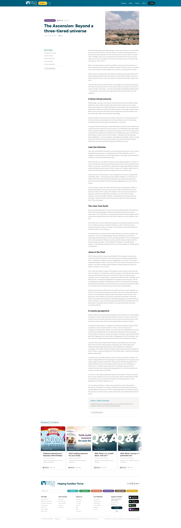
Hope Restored (97, 501)
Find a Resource (44, 505)
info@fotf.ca (57, 518)
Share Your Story (62, 501)
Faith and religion (50, 68)
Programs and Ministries (46, 503)
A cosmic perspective (49, 64)
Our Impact (78, 501)
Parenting (84, 491)
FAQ (77, 509)
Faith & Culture (108, 491)
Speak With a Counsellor (46, 501)
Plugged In (96, 507)
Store (144, 3)
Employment (61, 507)
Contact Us (78, 511)
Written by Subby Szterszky (50, 35)
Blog (77, 507)
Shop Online (43, 507)
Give (152, 3)
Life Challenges (96, 491)
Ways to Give (114, 504)
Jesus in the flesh (48, 61)
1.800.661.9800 (49, 518)
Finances (78, 505)
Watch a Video (44, 511)
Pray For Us (61, 499)
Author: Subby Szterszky (99, 401)
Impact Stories (132, 491)
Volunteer (61, 505)
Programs (123, 3)
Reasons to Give (114, 502)
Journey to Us (97, 499)
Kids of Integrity (97, 505)
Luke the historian (48, 55)
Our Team (78, 503)
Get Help (42, 3)
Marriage (72, 491)
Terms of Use (114, 518)
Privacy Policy (107, 518)
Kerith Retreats (97, 503)
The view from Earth (49, 58)
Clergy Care (120, 491)
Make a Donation (62, 503)
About (130, 3)
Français (137, 3)
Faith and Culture (50, 20)
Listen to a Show (44, 509)
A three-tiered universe (50, 53)
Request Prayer (44, 499)
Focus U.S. (96, 509)
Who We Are (79, 499)
